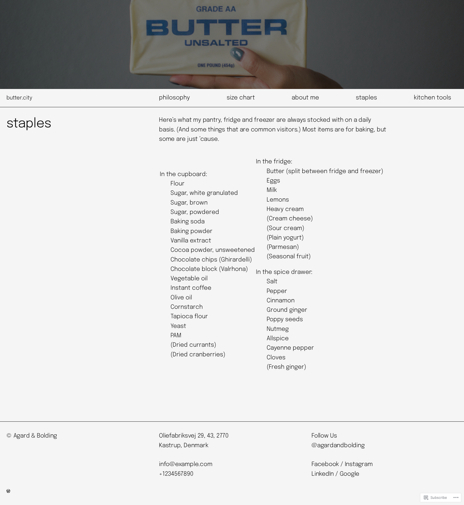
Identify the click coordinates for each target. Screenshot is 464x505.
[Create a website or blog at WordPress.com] (8, 491)
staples (366, 98)
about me (305, 98)
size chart (241, 98)
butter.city (19, 98)
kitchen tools (432, 98)
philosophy (174, 98)
